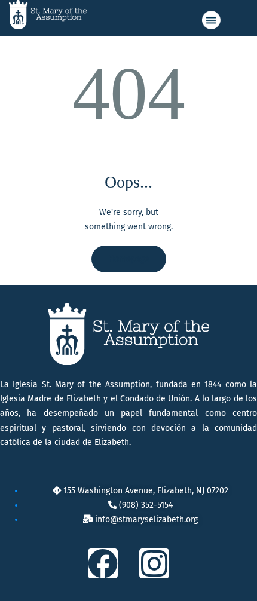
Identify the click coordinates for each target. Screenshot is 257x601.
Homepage (128, 259)
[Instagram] (154, 563)
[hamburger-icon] (210, 20)
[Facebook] (103, 563)
